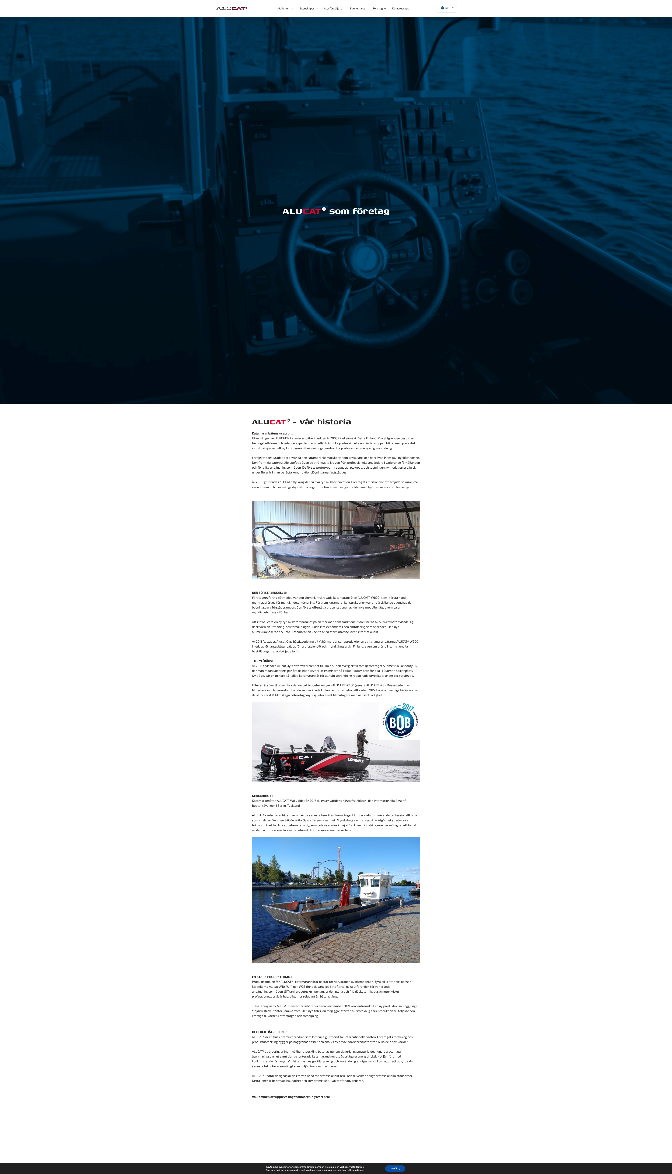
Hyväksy (395, 1168)
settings (359, 1170)
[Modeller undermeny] (293, 8)
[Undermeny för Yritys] (385, 8)
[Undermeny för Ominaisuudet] (317, 8)
